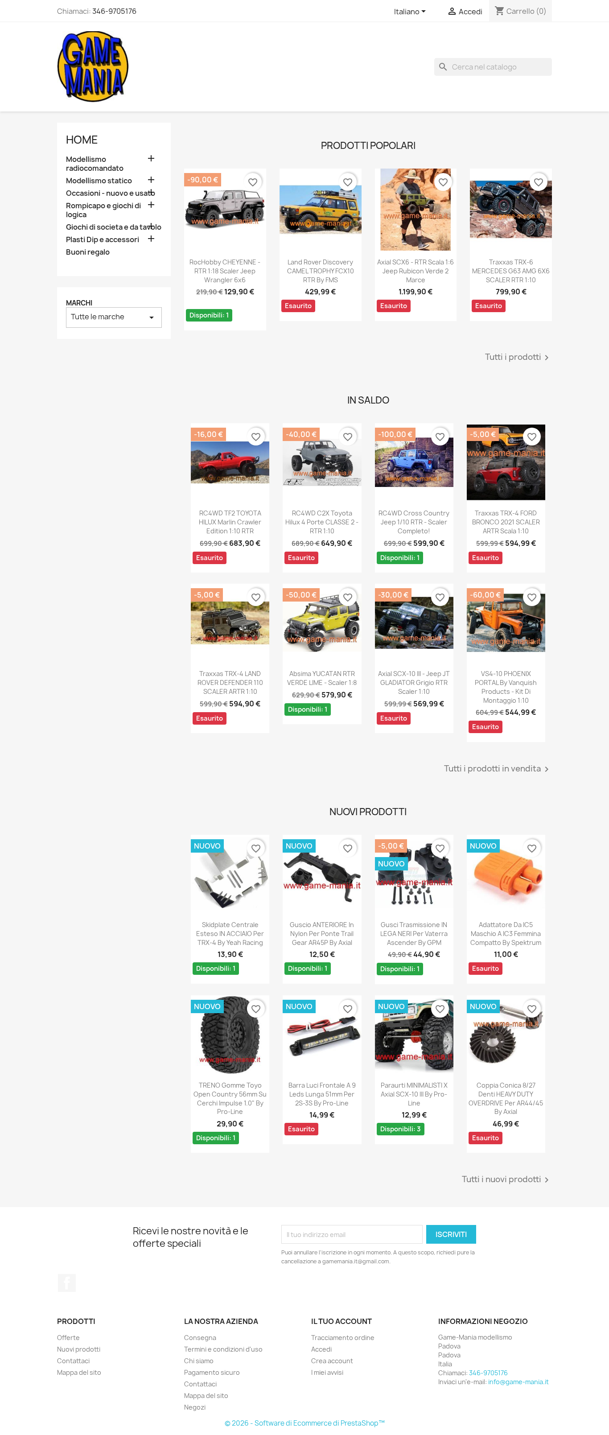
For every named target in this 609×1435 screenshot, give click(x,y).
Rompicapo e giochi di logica (103, 210)
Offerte (68, 1337)
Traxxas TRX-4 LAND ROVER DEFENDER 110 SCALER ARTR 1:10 (230, 682)
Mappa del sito (79, 1372)
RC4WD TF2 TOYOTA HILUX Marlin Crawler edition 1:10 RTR (230, 522)
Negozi (195, 1407)
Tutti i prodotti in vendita (498, 769)
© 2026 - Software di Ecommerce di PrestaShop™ (305, 1423)
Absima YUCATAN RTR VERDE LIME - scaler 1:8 (322, 678)
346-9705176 (114, 11)
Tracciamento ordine (342, 1337)
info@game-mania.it (518, 1381)
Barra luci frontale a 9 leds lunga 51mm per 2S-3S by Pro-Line (322, 1094)
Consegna (200, 1337)
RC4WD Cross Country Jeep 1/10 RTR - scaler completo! (414, 522)
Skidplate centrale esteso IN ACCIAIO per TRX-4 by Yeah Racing (230, 933)
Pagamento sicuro (212, 1372)
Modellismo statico (99, 181)
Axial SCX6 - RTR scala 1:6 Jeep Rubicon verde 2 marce (415, 271)
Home (82, 139)
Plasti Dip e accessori (102, 239)
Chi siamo (199, 1361)
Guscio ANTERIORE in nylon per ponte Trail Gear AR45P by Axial (322, 933)
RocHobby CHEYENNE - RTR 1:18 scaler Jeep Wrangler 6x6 (224, 271)
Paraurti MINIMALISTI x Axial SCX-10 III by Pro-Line (414, 1094)
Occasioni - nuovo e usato (110, 193)
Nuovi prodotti (78, 1349)
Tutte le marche (114, 317)
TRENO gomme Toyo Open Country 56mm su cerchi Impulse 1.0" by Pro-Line (230, 1098)
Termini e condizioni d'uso (223, 1349)
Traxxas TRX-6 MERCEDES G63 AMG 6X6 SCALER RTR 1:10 (511, 271)
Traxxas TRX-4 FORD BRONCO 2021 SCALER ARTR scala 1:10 (506, 522)
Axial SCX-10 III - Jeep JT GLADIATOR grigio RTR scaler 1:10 (414, 682)
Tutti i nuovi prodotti (507, 1180)
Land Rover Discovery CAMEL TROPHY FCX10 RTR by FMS (320, 271)
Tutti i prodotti (518, 357)
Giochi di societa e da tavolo (113, 227)
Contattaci (73, 1361)
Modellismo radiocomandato (94, 164)
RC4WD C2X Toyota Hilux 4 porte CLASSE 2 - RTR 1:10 (321, 522)
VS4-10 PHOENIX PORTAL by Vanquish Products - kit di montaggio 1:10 (506, 686)
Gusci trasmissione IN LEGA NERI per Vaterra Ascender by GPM (414, 933)
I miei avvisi (327, 1372)
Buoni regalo (88, 252)
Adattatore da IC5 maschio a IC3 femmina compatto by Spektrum (505, 933)
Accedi (321, 1349)
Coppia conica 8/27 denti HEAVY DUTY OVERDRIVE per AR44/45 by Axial (506, 1098)
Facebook (67, 1283)
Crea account (332, 1361)
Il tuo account (341, 1321)
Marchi (79, 303)
